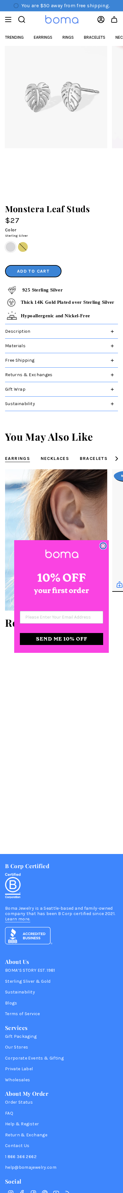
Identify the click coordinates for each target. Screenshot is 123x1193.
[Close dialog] (103, 546)
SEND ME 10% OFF (61, 639)
